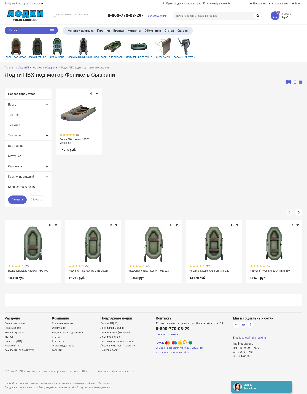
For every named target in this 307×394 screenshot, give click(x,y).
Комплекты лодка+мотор (19, 350)
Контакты (134, 30)
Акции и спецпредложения (67, 332)
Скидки (182, 30)
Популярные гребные (139, 57)
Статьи (169, 30)
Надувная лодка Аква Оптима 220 (149, 270)
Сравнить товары (62, 323)
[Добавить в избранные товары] (97, 93)
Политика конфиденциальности (115, 371)
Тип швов (14, 135)
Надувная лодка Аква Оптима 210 (89, 270)
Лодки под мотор (16, 57)
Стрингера (15, 166)
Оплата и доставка (81, 30)
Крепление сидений (21, 176)
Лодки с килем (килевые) (115, 332)
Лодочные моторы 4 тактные (117, 345)
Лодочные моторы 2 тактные (117, 341)
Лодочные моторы (184, 57)
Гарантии (57, 350)
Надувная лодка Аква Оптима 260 (270, 270)
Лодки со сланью (110, 336)
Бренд (12, 104)
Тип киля (14, 125)
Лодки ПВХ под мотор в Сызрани (37, 67)
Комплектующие (14, 332)
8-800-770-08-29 (124, 15)
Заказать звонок (157, 16)
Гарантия (103, 30)
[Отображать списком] (294, 82)
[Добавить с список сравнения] (91, 93)
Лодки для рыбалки (112, 57)
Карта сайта (12, 345)
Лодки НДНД (57, 57)
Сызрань (35, 3)
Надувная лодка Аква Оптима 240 (209, 270)
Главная (9, 67)
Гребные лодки (13, 327)
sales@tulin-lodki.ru (253, 337)
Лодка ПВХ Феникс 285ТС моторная (75, 141)
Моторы (9, 336)
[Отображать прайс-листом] (300, 82)
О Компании (153, 30)
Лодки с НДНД (13, 341)
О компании (59, 327)
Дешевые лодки (109, 350)
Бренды (118, 30)
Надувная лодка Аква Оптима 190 (28, 270)
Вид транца (15, 145)
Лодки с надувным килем (83, 57)
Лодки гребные (37, 57)
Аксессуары (163, 57)
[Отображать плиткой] (288, 82)
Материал (14, 156)
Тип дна (13, 115)
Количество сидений (22, 187)
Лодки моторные (15, 323)
